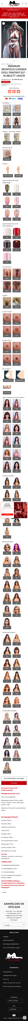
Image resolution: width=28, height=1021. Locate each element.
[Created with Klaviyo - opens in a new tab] (14, 518)
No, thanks (7, 516)
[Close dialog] (26, 502)
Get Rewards (7, 514)
